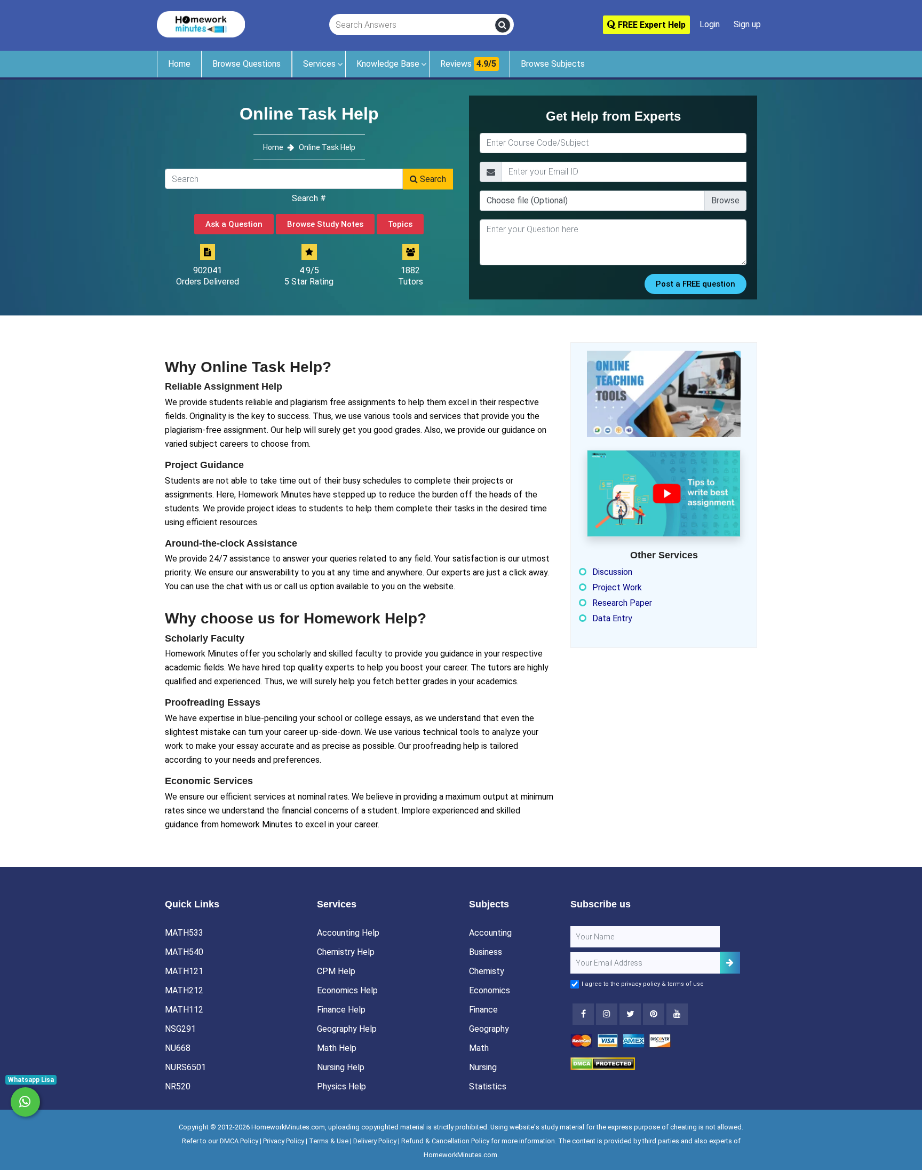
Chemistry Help (346, 952)
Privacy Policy (283, 1141)
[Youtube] (653, 1014)
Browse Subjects (553, 64)
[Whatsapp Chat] (25, 1102)
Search (432, 179)
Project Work (617, 587)
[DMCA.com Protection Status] (602, 1063)
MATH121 (184, 971)
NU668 (177, 1048)
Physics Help (341, 1086)
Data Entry (612, 618)
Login (710, 24)
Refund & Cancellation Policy (445, 1141)
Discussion (612, 572)
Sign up (747, 24)
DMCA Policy (239, 1141)
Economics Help (347, 990)
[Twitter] (630, 1014)
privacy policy (640, 984)
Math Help (336, 1048)
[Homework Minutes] (201, 24)
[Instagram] (606, 1014)
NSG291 (180, 1029)
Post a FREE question (695, 284)
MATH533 (184, 933)
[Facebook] (583, 1014)
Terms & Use (328, 1141)
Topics (400, 224)
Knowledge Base (387, 64)
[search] (503, 25)
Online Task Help (327, 147)
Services (319, 64)
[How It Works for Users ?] (664, 493)
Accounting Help (348, 933)
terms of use (685, 984)
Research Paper (622, 603)
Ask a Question (234, 224)
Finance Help (341, 1010)
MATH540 (184, 952)
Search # (309, 198)
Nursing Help (340, 1067)
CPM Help (336, 971)
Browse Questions (246, 64)
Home (179, 64)
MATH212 (184, 990)
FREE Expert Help (651, 25)
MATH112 (184, 1010)
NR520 (177, 1086)
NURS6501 (185, 1067)
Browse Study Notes (325, 224)
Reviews (468, 64)
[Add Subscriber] (730, 963)
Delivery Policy (374, 1141)
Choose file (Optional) (527, 200)
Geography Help (347, 1029)
